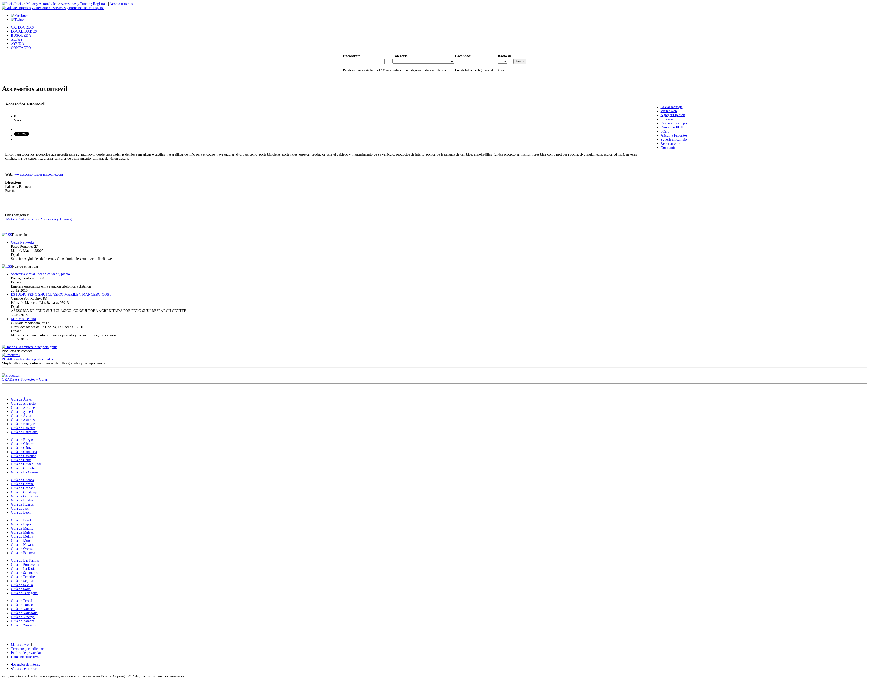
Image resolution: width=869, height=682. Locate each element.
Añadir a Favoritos (674, 135)
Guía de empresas (24, 668)
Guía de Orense (22, 549)
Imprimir (667, 119)
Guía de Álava (21, 399)
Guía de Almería (22, 411)
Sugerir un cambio (674, 139)
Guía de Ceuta (21, 460)
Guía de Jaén (20, 508)
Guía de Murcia (22, 540)
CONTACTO (21, 48)
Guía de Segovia (23, 581)
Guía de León (21, 512)
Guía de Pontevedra (25, 564)
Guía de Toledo (22, 605)
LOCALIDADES (24, 31)
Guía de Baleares (23, 428)
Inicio (18, 4)
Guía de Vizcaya (23, 617)
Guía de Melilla (22, 536)
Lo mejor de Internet (26, 664)
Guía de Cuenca (22, 480)
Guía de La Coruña (24, 472)
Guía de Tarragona (24, 593)
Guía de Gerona (22, 484)
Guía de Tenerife (23, 577)
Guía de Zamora (22, 621)
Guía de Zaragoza (23, 625)
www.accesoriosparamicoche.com (38, 174)
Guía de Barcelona (24, 432)
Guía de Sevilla (22, 585)
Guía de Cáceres (22, 444)
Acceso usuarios (121, 4)
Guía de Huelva (22, 500)
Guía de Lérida (21, 520)
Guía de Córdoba (23, 468)
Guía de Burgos (22, 440)
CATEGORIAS (22, 27)
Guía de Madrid (22, 528)
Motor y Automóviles (41, 4)
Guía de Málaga (22, 532)
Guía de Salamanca (24, 573)
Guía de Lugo (21, 524)
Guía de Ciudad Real (26, 464)
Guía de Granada (23, 488)
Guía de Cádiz (21, 448)
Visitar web (669, 111)
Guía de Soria (21, 589)
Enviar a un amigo (674, 123)
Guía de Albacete (23, 403)
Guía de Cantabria (24, 452)
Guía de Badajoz (23, 424)
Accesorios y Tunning (76, 4)
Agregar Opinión (673, 115)
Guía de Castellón (23, 456)
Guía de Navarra (23, 545)
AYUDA (17, 43)
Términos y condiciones (28, 649)
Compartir (668, 148)
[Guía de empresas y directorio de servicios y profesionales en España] (53, 8)
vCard (665, 131)
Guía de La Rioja (23, 568)
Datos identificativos (25, 657)
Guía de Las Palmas (25, 560)
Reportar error (671, 143)
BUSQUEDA (21, 35)
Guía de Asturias (23, 420)
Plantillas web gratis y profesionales (27, 359)
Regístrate (100, 4)
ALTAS (16, 39)
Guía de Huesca (22, 504)
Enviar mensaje (672, 107)
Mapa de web (20, 644)
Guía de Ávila (21, 416)
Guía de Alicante (23, 407)
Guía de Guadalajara (25, 492)
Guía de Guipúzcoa (25, 496)
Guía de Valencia (23, 609)
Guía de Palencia (23, 553)
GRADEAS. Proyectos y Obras (25, 379)
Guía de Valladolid (24, 613)
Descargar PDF (672, 127)
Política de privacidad (26, 653)
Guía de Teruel (21, 601)
